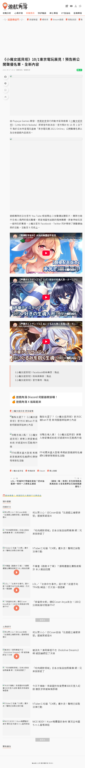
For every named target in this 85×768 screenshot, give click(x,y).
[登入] (75, 6)
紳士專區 (54, 13)
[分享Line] (5, 83)
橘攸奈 (45, 19)
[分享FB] (5, 76)
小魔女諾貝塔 (17, 471)
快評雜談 (42, 13)
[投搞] (67, 6)
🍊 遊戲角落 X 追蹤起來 (26, 402)
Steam (42, 471)
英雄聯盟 (33, 19)
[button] (80, 6)
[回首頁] (15, 6)
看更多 (42, 620)
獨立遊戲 (53, 471)
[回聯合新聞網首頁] (5, 6)
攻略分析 (7, 13)
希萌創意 (31, 471)
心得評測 (18, 13)
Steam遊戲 (58, 19)
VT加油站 (65, 13)
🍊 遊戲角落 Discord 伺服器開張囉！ (35, 397)
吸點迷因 (72, 19)
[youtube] (71, 6)
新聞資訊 (30, 13)
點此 (57, 372)
